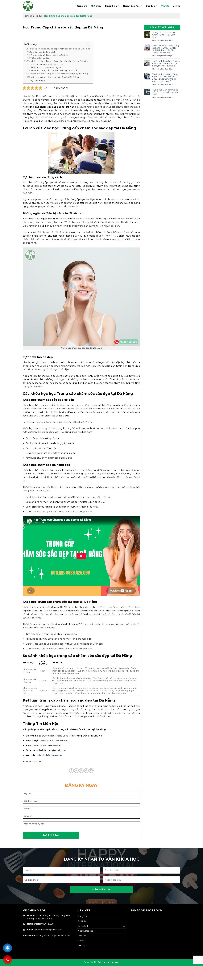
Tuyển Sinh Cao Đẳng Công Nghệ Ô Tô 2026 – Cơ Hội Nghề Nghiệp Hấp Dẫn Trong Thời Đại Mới (165, 49)
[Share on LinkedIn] (91, 770)
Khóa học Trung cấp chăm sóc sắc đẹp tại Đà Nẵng (55, 70)
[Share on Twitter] (76, 770)
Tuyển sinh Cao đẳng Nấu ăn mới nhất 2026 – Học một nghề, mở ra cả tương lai (166, 63)
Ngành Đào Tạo (131, 6)
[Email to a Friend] (81, 770)
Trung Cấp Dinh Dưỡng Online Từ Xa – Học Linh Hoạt (163, 34)
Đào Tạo (150, 6)
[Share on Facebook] (71, 770)
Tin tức (165, 6)
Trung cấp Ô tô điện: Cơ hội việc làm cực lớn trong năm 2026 (165, 92)
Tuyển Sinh (111, 6)
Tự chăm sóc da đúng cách (43, 52)
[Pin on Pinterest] (86, 770)
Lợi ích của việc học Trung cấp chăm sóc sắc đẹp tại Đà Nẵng (58, 48)
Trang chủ (82, 6)
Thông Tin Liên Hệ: (36, 80)
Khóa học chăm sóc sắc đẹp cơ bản (47, 64)
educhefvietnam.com (50, 755)
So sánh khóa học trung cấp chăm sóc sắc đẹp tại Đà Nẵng (57, 73)
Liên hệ (176, 6)
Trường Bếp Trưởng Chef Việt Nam (47, 935)
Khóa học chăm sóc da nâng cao (46, 67)
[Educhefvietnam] (34, 6)
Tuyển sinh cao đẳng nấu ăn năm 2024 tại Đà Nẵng (63, 422)
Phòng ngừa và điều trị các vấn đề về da (49, 55)
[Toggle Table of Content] (87, 44)
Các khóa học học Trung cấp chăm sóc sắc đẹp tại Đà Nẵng (57, 61)
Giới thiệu (96, 6)
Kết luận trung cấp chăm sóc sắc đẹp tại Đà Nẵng (53, 77)
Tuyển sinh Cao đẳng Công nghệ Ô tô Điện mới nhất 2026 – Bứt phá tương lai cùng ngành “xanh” (165, 77)
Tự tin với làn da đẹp (40, 58)
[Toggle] (124, 926)
